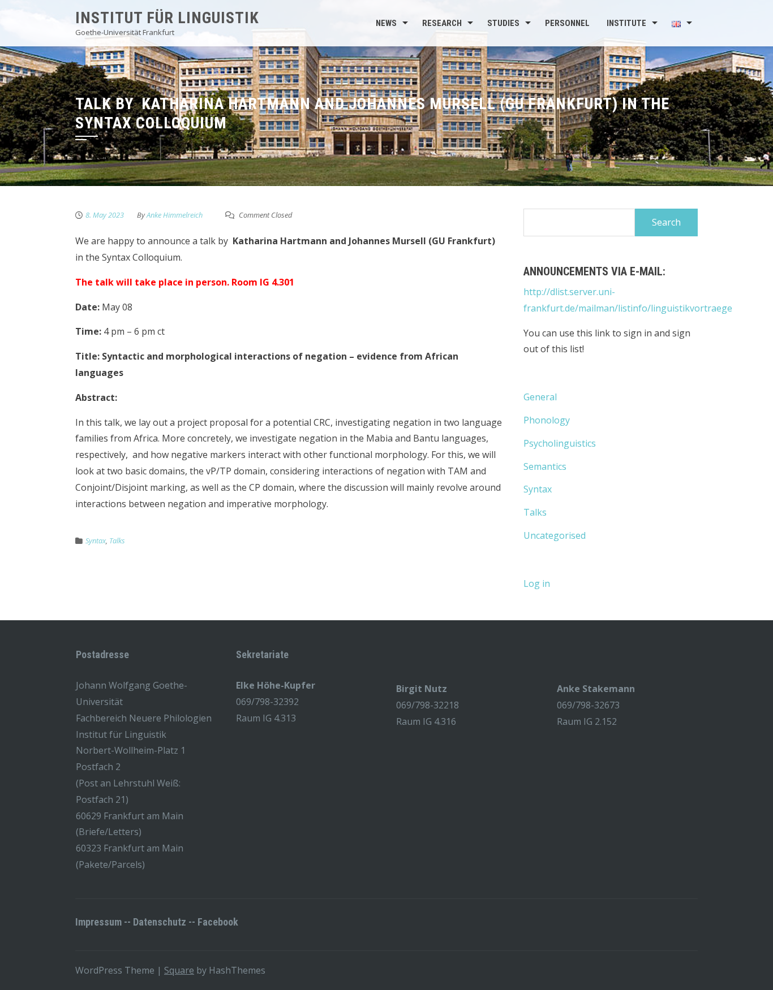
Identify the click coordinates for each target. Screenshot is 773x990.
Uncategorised (554, 535)
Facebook (217, 922)
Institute (626, 23)
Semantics (544, 466)
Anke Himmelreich (175, 215)
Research (442, 23)
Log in (536, 583)
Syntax (95, 540)
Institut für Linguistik (167, 17)
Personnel (567, 23)
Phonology (546, 420)
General (540, 397)
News (386, 23)
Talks (117, 540)
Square (179, 970)
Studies (503, 23)
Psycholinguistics (559, 443)
